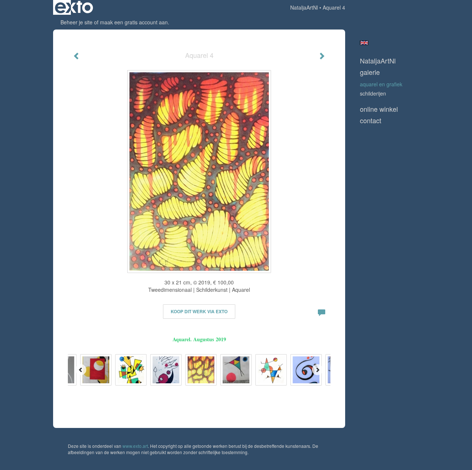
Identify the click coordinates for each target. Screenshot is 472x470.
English (364, 43)
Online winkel (379, 109)
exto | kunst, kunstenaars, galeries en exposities (74, 7)
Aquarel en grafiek (381, 84)
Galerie (370, 72)
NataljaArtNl (304, 7)
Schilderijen (373, 93)
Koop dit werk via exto (199, 311)
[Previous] (80, 369)
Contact (370, 120)
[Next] (317, 369)
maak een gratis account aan (134, 22)
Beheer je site (76, 22)
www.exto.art (135, 446)
